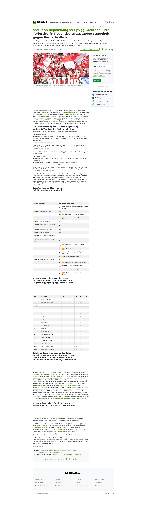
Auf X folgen (98, 98)
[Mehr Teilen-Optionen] (112, 49)
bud (34, 446)
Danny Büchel (44, 49)
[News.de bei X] (111, 21)
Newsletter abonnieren (101, 104)
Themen (85, 22)
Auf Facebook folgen (101, 94)
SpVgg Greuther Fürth (45, 452)
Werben (57, 479)
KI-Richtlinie (98, 483)
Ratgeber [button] (76, 22)
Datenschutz (39, 483)
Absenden (97, 81)
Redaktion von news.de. (75, 454)
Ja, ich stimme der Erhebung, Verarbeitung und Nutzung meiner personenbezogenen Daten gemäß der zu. (102, 73)
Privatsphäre (98, 486)
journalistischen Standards (58, 454)
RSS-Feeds (78, 479)
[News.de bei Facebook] (109, 21)
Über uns (58, 483)
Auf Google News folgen (102, 101)
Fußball (64, 450)
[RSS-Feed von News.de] (113, 21)
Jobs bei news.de (100, 479)
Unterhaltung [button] (65, 22)
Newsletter (58, 486)
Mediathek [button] (93, 22)
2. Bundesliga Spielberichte (54, 450)
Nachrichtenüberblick (81, 486)
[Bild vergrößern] (87, 54)
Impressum (38, 479)
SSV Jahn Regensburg (56, 452)
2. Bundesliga (42, 450)
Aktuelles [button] (54, 22)
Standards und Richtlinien (42, 486)
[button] (90, 49)
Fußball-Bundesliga (71, 450)
